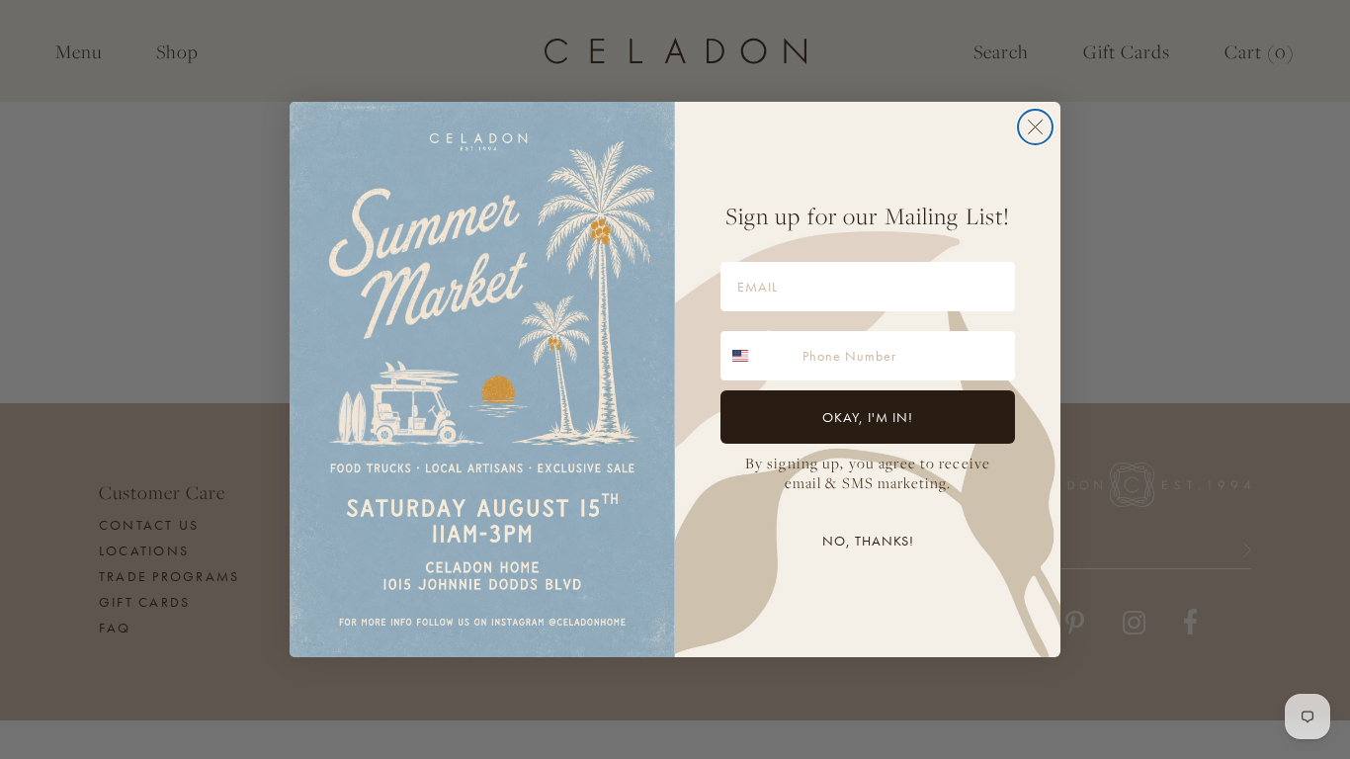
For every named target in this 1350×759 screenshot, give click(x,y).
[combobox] (757, 356)
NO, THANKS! (868, 540)
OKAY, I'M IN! (867, 417)
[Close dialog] (1035, 127)
